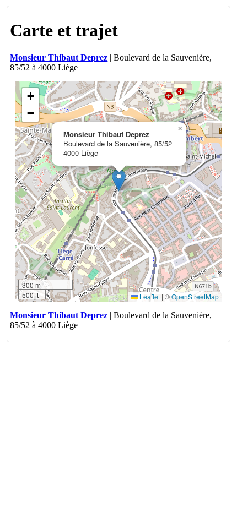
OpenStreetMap (195, 296)
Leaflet (149, 296)
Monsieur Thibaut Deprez (58, 57)
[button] (119, 180)
